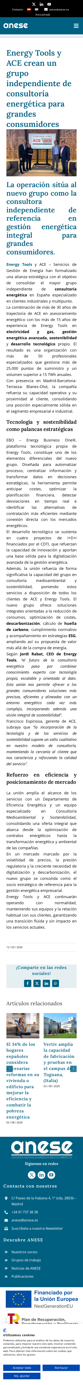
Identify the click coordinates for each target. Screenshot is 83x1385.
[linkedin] (41, 4)
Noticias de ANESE (26, 1268)
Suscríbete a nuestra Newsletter (37, 1228)
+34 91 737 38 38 (24, 1212)
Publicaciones (22, 1276)
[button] (9, 1069)
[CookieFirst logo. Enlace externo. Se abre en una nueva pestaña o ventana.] (4, 1330)
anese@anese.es (24, 1220)
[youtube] (49, 4)
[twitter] (34, 4)
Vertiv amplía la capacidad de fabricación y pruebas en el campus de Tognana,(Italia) (59, 1062)
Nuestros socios (24, 1252)
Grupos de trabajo (26, 1260)
